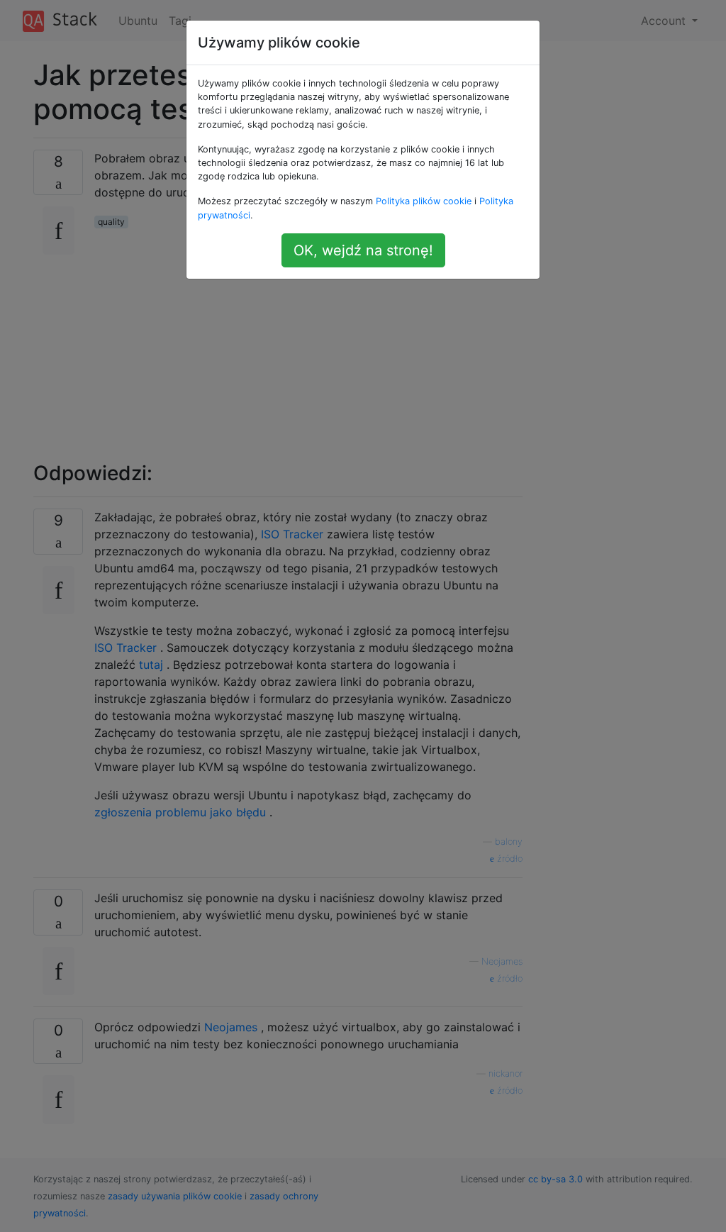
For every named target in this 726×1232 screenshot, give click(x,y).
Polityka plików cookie (423, 201)
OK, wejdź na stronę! (363, 250)
